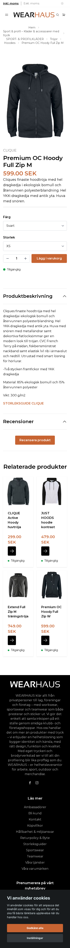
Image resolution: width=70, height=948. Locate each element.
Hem (31, 27)
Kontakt (35, 819)
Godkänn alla (35, 928)
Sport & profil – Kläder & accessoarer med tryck (31, 33)
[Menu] (6, 15)
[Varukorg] (64, 15)
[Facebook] (30, 782)
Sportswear (35, 850)
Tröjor (54, 39)
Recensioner (18, 421)
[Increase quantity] (25, 258)
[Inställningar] (62, 3)
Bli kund (35, 813)
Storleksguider (35, 844)
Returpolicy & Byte (35, 838)
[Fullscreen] (35, 101)
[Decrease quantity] (7, 258)
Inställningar (35, 938)
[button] (60, 102)
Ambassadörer (35, 807)
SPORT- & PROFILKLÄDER (25, 39)
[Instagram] (36, 782)
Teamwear (35, 856)
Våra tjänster (35, 862)
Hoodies (9, 43)
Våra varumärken (35, 868)
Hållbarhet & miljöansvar (35, 832)
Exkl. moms (31, 3)
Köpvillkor (35, 825)
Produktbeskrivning (27, 296)
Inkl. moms (11, 3)
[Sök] (57, 15)
